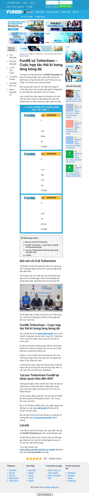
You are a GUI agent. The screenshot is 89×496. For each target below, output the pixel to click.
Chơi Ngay (51, 115)
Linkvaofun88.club (51, 487)
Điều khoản (13, 478)
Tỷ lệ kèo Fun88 (13, 78)
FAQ (25, 3)
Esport (31, 480)
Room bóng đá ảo (12, 92)
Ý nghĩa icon (40, 17)
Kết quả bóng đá (12, 62)
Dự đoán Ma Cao (13, 84)
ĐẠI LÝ (33, 3)
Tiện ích (75, 12)
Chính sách (13, 480)
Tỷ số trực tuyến (11, 70)
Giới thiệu (12, 470)
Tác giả (12, 475)
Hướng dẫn (39, 12)
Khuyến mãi (65, 12)
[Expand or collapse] (60, 238)
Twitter (70, 478)
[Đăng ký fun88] (73, 54)
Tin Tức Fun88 (27, 17)
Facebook (72, 473)
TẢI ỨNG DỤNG (13, 3)
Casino (31, 473)
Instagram (72, 480)
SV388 (30, 7)
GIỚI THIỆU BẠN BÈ (15, 7)
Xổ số (30, 478)
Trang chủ (23, 54)
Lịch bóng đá (12, 56)
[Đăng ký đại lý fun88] (25, 25)
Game (30, 475)
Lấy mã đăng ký (44, 494)
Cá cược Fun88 (52, 12)
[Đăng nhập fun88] (63, 38)
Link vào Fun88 (27, 12)
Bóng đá (31, 470)
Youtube (71, 475)
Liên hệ (12, 473)
